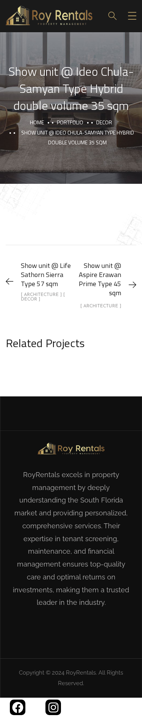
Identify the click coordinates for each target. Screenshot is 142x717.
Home (37, 122)
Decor (104, 122)
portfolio (70, 122)
